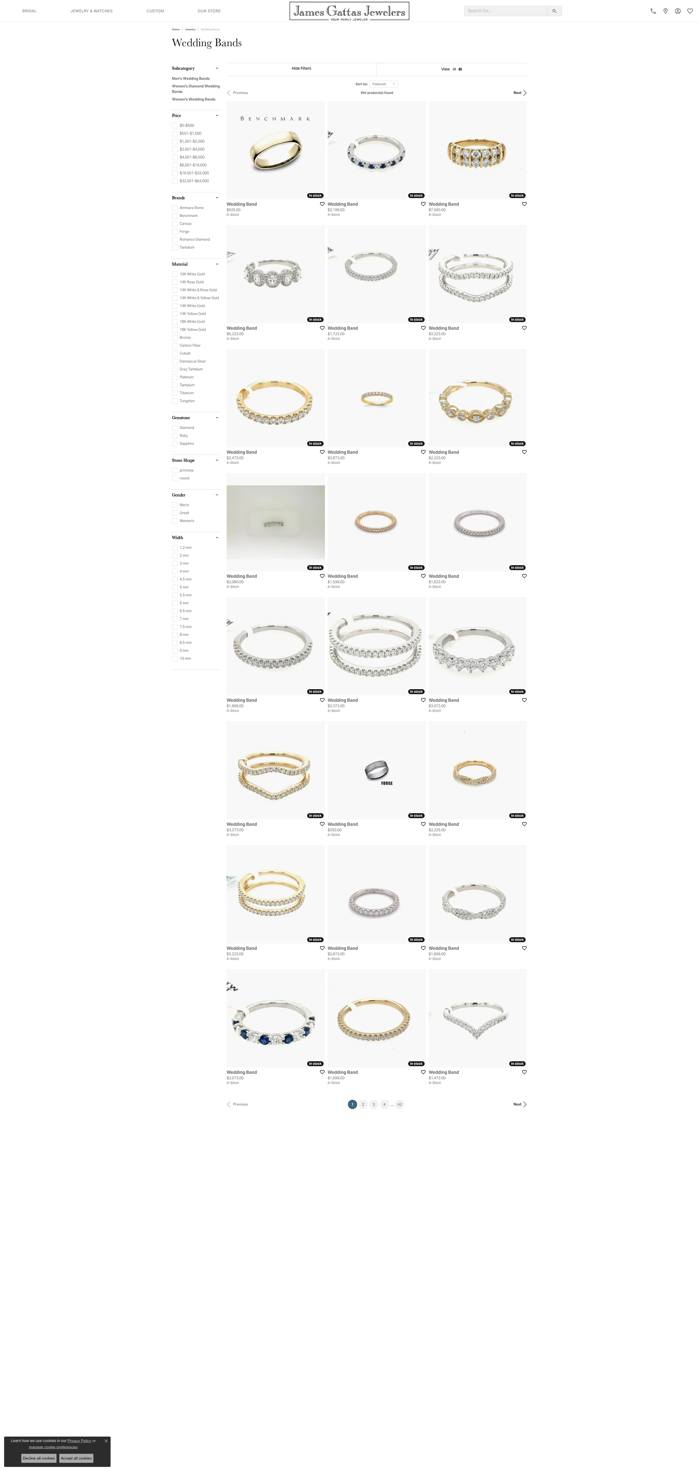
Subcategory (183, 68)
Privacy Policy (79, 1440)
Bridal (29, 10)
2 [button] (363, 1104)
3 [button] (374, 1104)
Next (518, 92)
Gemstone (181, 417)
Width (177, 537)
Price (176, 115)
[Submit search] (554, 11)
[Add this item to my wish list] (320, 203)
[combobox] (505, 11)
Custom (155, 10)
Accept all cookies (76, 1458)
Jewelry (190, 29)
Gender (178, 495)
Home (176, 29)
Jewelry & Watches (91, 10)
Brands (178, 198)
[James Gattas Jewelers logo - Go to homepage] (349, 11)
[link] (653, 10)
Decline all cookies (39, 1458)
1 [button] (354, 1104)
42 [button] (400, 1104)
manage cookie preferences (53, 1447)
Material (180, 264)
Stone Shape (183, 460)
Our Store (209, 10)
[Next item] (319, 522)
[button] (677, 10)
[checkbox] (183, 125)
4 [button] (384, 1104)
